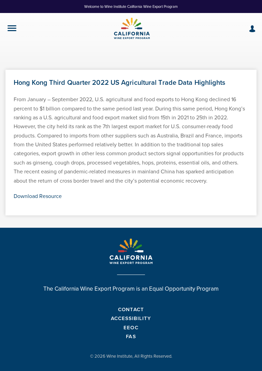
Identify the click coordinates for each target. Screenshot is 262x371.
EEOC (130, 327)
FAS (131, 336)
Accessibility (131, 318)
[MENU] (12, 29)
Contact (131, 309)
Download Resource (38, 196)
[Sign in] (252, 28)
